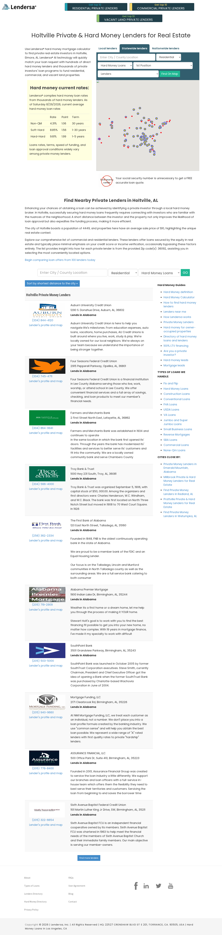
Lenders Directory (33, 893)
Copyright (31, 924)
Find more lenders (88, 857)
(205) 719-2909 (42, 604)
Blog (70, 893)
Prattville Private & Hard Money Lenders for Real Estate (179, 503)
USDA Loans (171, 409)
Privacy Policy (31, 909)
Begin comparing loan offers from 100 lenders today (60, 260)
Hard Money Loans (176, 389)
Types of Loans (32, 885)
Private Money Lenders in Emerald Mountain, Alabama (180, 468)
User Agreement (76, 885)
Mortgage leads (174, 365)
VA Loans (170, 415)
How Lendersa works (177, 317)
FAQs (71, 877)
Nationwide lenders (165, 48)
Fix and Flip (171, 383)
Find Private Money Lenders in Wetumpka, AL (180, 514)
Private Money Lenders (179, 322)
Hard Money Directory (35, 901)
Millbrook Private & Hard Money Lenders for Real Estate (179, 481)
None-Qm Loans (174, 450)
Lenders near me (175, 312)
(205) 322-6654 (42, 820)
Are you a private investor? (175, 353)
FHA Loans (170, 404)
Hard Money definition (178, 292)
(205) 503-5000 (42, 661)
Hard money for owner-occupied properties (180, 329)
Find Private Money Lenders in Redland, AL (178, 492)
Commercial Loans (176, 445)
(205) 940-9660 (42, 712)
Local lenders (108, 48)
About (27, 877)
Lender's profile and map (46, 325)
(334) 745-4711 (41, 376)
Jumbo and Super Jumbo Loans (176, 422)
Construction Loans (177, 394)
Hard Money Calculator (179, 297)
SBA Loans (170, 440)
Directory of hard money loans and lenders (180, 338)
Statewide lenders (134, 48)
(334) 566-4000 (42, 484)
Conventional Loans (177, 399)
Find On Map (169, 74)
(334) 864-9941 (42, 428)
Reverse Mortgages (177, 434)
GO (185, 272)
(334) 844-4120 (42, 320)
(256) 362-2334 (42, 535)
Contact (72, 901)
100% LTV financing (176, 346)
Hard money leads (176, 360)
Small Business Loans (178, 429)
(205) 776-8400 (42, 768)
